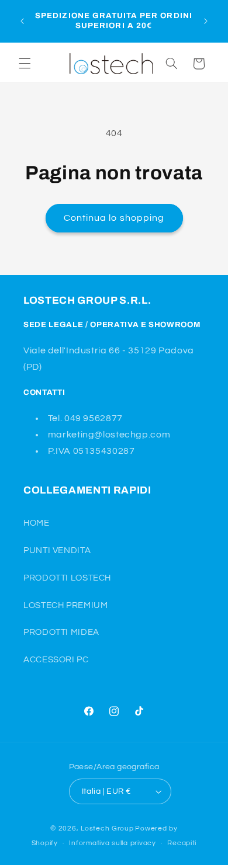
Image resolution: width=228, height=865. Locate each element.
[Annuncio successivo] (206, 21)
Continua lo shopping (114, 218)
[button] (24, 63)
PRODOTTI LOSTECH (67, 578)
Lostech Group (107, 828)
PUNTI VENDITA (57, 550)
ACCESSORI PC (56, 659)
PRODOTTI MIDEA (61, 632)
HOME (36, 523)
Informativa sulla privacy (112, 843)
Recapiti (181, 843)
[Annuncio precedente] (22, 21)
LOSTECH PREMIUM (65, 605)
